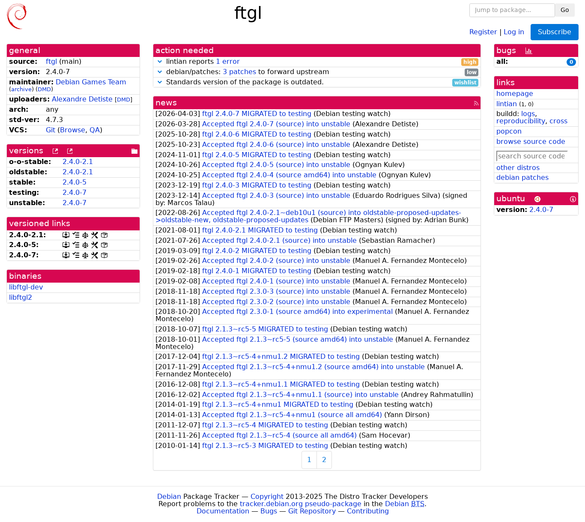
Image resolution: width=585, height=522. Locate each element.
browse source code (530, 141)
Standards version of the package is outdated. (320, 82)
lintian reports (320, 62)
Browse (72, 130)
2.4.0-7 (75, 192)
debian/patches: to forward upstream (320, 72)
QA (95, 130)
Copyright (267, 496)
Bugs (268, 511)
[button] (160, 61)
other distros (518, 168)
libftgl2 (20, 297)
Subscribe (554, 32)
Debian (169, 496)
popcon (509, 131)
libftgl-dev (26, 287)
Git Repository (312, 511)
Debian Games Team (91, 82)
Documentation (223, 511)
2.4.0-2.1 (78, 162)
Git (50, 130)
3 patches (239, 72)
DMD (44, 89)
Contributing (368, 511)
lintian (506, 104)
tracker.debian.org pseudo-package (300, 504)
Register (483, 31)
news (166, 102)
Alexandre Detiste (82, 99)
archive (21, 89)
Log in (514, 31)
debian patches (522, 177)
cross (558, 121)
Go (565, 9)
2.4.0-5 (75, 182)
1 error (228, 61)
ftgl (51, 61)
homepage (514, 93)
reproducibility (520, 121)
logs (528, 114)
